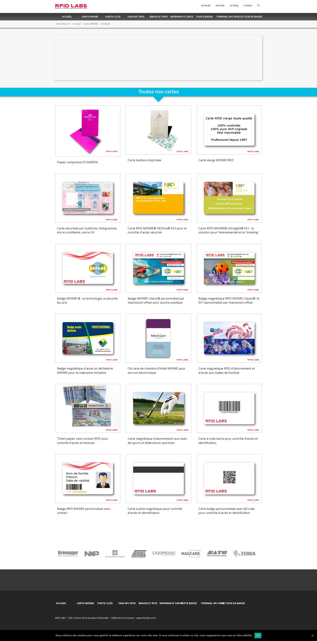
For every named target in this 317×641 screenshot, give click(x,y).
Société (220, 5)
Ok (258, 635)
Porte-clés (112, 16)
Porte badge (204, 16)
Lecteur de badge (250, 16)
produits (206, 5)
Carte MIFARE (90, 16)
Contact (247, 5)
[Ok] (312, 635)
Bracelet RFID (159, 16)
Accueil (67, 16)
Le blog (233, 5)
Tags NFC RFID (135, 16)
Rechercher (258, 6)
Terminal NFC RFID (227, 16)
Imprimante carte (181, 16)
